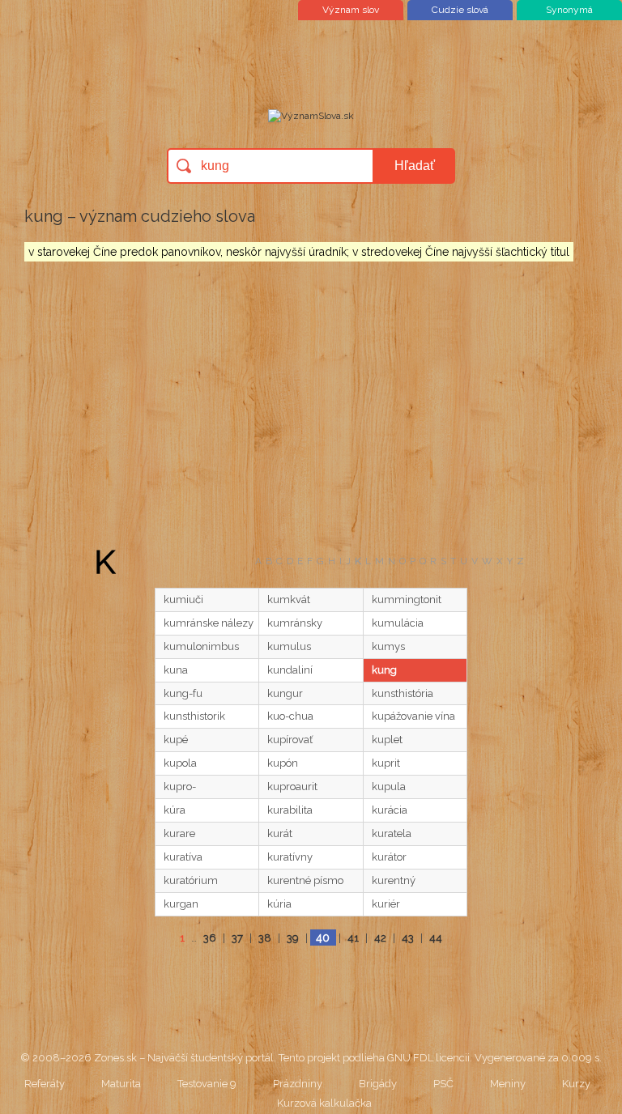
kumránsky (294, 623)
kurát (279, 833)
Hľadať (414, 165)
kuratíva (183, 857)
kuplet (387, 739)
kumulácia (398, 623)
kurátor (389, 857)
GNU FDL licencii (428, 1058)
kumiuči (183, 599)
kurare (179, 833)
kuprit (386, 763)
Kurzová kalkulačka (324, 1103)
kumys (388, 646)
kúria (279, 904)
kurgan (181, 904)
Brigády (378, 1084)
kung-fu (183, 693)
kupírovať (290, 739)
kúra (174, 810)
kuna (176, 670)
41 (353, 938)
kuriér (386, 904)
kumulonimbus (201, 646)
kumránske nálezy (208, 623)
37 (237, 938)
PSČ (443, 1084)
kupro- (180, 786)
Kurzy (576, 1084)
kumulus (289, 646)
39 (293, 938)
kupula (389, 786)
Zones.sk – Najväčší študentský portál (184, 1058)
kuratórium (191, 880)
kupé (176, 739)
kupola (180, 763)
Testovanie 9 (206, 1084)
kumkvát (288, 599)
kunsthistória (402, 693)
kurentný (393, 880)
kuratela (391, 833)
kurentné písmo (305, 880)
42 (380, 938)
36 (209, 938)
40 (323, 937)
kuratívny (290, 857)
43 (408, 938)
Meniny (508, 1084)
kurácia (389, 810)
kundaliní (290, 670)
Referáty (44, 1084)
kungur (285, 693)
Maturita (121, 1084)
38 (264, 938)
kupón (282, 763)
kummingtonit (406, 599)
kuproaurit (292, 786)
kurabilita (290, 810)
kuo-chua (290, 716)
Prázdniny (297, 1084)
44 (435, 938)
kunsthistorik (194, 716)
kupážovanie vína (413, 716)
